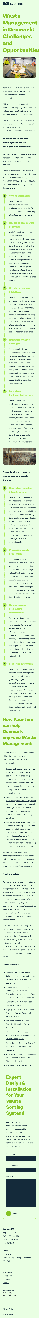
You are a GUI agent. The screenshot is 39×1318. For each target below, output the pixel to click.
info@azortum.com (10, 1239)
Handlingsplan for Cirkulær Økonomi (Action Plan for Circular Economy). (20, 979)
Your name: (10, 1154)
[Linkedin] (10, 1295)
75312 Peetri (7, 1279)
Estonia (6, 1264)
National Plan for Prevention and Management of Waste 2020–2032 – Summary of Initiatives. (21, 994)
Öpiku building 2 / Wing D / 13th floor (17, 1257)
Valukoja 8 (7, 1254)
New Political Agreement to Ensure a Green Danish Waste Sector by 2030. (20, 1035)
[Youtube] (15, 1295)
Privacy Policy (8, 1309)
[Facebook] (4, 1295)
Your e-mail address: (14, 1165)
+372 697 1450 (8, 1243)
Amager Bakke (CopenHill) (25, 1065)
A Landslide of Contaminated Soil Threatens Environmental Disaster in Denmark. (21, 1057)
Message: (10, 1176)
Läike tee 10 (7, 1276)
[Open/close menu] (34, 3)
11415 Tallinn (7, 1261)
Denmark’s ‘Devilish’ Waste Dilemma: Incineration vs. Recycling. (20, 1046)
